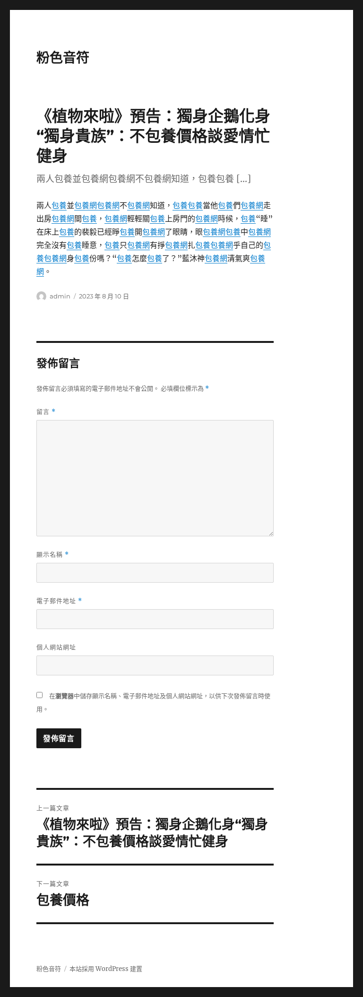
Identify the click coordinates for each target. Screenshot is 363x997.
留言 (46, 412)
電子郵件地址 (59, 601)
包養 (59, 205)
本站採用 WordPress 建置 (105, 969)
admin (60, 296)
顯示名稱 (52, 555)
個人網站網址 (56, 647)
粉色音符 (62, 58)
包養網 (85, 205)
